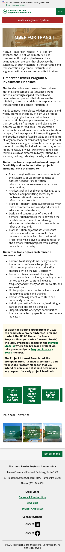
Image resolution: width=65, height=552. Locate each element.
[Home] (5, 11)
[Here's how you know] (32, 4)
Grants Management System (33, 20)
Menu (60, 11)
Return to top (52, 454)
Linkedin (37, 524)
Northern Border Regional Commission (19, 11)
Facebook (37, 533)
